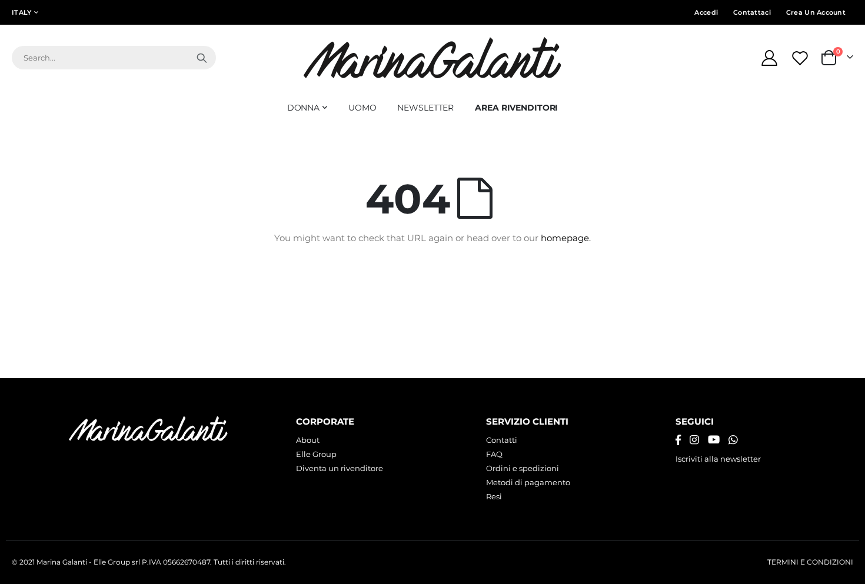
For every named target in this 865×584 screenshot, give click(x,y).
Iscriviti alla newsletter (718, 458)
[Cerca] (202, 57)
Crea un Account (816, 12)
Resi (494, 496)
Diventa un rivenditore (339, 468)
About (308, 440)
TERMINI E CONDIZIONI (810, 562)
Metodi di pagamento (528, 482)
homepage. (566, 237)
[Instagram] (694, 439)
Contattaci (752, 12)
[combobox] (114, 57)
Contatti (501, 440)
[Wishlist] (801, 58)
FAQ (494, 454)
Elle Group (316, 454)
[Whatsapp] (733, 439)
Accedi (706, 12)
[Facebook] (678, 439)
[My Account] (769, 58)
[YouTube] (714, 439)
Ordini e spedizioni (522, 468)
